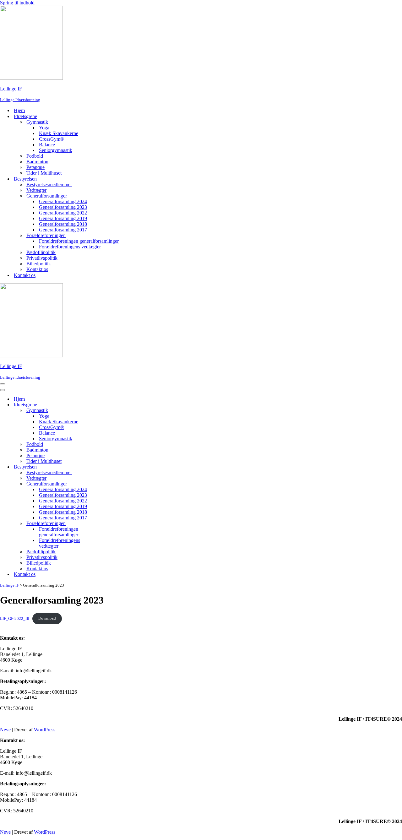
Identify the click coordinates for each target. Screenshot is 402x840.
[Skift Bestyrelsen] (110, 467)
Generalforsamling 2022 (63, 212)
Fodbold (34, 156)
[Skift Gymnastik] (110, 410)
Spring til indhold (17, 2)
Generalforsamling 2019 (63, 218)
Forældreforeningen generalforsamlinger (79, 241)
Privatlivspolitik (41, 258)
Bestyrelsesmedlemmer (49, 184)
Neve (5, 729)
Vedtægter (36, 190)
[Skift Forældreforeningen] (110, 523)
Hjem (19, 110)
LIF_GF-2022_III (14, 618)
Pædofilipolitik (41, 252)
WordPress (44, 729)
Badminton (37, 161)
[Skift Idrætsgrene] (110, 405)
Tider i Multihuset (44, 173)
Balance (47, 144)
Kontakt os (37, 269)
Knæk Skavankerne (58, 133)
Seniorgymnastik (55, 150)
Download (47, 618)
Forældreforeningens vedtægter (70, 246)
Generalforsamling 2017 (63, 229)
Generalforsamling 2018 (63, 224)
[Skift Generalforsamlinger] (110, 484)
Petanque (35, 167)
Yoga (44, 127)
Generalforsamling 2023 (63, 207)
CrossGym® (51, 139)
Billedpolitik (38, 263)
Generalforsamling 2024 (63, 201)
